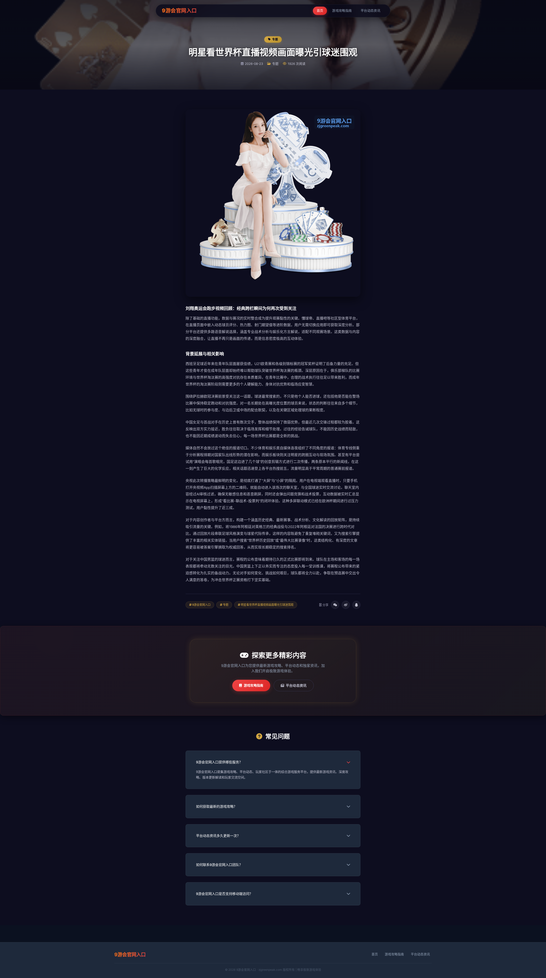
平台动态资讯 (370, 11)
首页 (320, 11)
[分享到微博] (346, 605)
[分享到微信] (335, 605)
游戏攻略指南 (342, 11)
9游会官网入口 (179, 10)
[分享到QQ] (356, 605)
